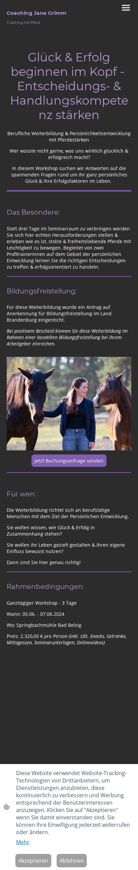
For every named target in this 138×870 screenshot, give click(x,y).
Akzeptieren (33, 860)
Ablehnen (72, 860)
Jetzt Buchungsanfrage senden (69, 460)
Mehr (22, 842)
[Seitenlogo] (37, 29)
